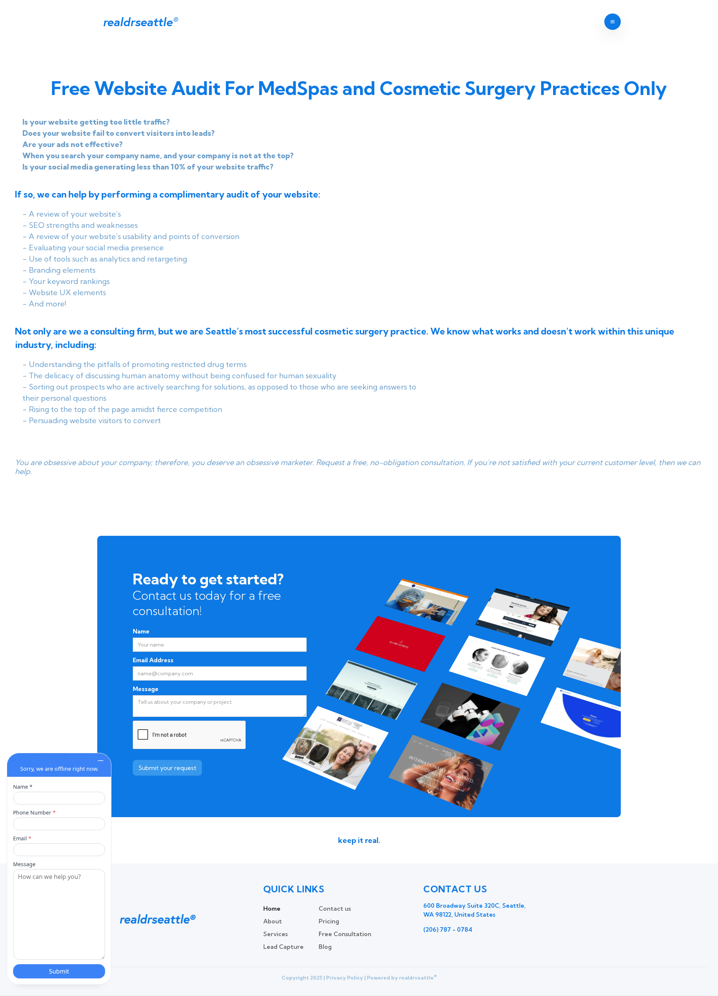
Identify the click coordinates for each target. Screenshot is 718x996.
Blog (325, 947)
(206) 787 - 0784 (447, 929)
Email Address (153, 660)
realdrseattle (140, 22)
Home (271, 908)
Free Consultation (345, 934)
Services (275, 934)
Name (141, 631)
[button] (612, 21)
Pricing (329, 921)
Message (146, 689)
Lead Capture (283, 947)
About (272, 921)
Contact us (335, 908)
